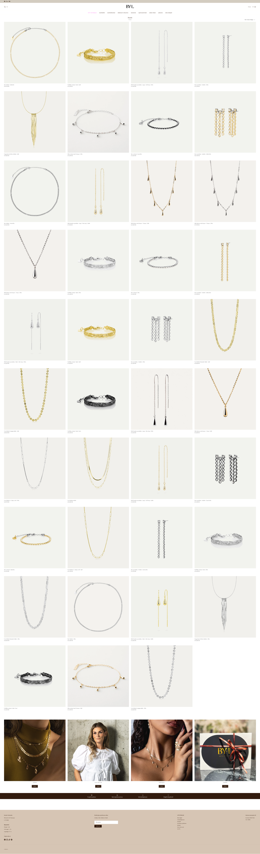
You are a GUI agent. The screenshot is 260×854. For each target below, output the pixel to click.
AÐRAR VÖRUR (152, 12)
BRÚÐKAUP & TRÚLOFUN (123, 12)
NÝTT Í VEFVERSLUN (92, 12)
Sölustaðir (179, 821)
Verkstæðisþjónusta (180, 819)
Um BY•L (178, 829)
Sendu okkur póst (180, 827)
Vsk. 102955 (248, 819)
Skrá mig (98, 826)
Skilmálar (179, 825)
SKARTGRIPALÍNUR (111, 12)
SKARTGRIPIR (102, 12)
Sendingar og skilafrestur (181, 823)
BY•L (7, 849)
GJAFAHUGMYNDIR (143, 12)
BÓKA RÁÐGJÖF (168, 12)
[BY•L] (130, 7)
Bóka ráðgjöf (179, 817)
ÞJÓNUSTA (160, 12)
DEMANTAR (133, 12)
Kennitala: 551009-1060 (250, 817)
